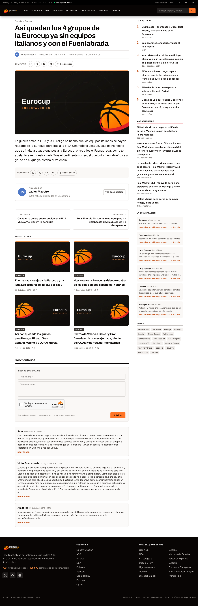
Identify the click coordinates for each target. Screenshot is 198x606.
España (141, 334)
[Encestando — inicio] (10, 11)
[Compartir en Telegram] (51, 64)
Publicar (118, 415)
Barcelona (156, 329)
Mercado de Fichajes (179, 554)
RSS (171, 2)
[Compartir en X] (37, 64)
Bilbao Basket (154, 334)
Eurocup (103, 11)
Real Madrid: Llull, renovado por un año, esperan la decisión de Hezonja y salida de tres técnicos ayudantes (158, 187)
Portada (18, 21)
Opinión (116, 11)
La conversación (160, 2)
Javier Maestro (26, 54)
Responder (23, 452)
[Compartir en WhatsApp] (30, 64)
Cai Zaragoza (174, 338)
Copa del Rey (88, 11)
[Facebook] (12, 575)
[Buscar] (192, 10)
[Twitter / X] (5, 575)
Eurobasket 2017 (147, 575)
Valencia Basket (172, 343)
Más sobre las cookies (152, 597)
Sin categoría (145, 558)
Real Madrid (143, 329)
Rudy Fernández (145, 348)
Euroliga (37, 11)
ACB (26, 11)
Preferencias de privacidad (184, 597)
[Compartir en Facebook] (44, 64)
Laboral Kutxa (144, 338)
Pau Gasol (157, 343)
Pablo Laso (168, 334)
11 (36, 290)
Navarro (170, 348)
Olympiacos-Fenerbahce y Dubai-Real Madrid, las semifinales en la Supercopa (162, 30)
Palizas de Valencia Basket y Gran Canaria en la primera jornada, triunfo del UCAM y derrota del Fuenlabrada (97, 338)
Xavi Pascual (159, 338)
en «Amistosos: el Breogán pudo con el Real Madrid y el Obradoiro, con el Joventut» (160, 227)
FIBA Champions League (181, 571)
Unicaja (167, 329)
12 (98, 348)
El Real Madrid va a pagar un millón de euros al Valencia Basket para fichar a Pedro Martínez (157, 131)
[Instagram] (20, 575)
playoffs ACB (143, 343)
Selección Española (178, 558)
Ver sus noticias (114, 192)
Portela (154, 352)
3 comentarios (93, 54)
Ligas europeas (147, 567)
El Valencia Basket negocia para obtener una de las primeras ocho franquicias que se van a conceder (160, 75)
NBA (47, 11)
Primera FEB (175, 575)
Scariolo (159, 348)
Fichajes (58, 11)
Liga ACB (143, 550)
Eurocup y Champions (180, 567)
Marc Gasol (143, 352)
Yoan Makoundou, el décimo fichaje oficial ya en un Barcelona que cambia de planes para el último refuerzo (162, 59)
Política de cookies (131, 597)
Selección (71, 11)
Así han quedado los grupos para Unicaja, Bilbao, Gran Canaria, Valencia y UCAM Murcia (36, 338)
